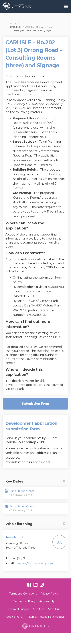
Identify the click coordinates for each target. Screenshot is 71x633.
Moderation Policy (24, 601)
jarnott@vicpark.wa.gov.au (35, 563)
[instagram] (42, 585)
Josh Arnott (14, 537)
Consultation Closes (21, 491)
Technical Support (18, 609)
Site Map (39, 609)
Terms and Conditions (23, 593)
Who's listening (18, 524)
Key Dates (14, 481)
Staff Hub (54, 609)
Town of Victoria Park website (46, 616)
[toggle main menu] (66, 6)
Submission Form (35, 403)
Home (13, 23)
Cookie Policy (14, 616)
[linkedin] (35, 585)
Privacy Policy (49, 593)
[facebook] (29, 585)
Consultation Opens (22, 506)
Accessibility (47, 601)
